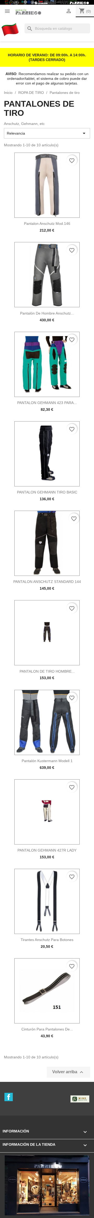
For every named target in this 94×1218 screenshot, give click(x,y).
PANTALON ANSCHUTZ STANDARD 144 (47, 582)
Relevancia (47, 133)
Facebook (8, 1097)
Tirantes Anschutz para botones (47, 940)
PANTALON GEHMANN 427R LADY (47, 850)
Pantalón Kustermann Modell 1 (47, 761)
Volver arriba (68, 1072)
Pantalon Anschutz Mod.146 (47, 223)
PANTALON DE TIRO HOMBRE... (47, 671)
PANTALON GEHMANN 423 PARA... (47, 403)
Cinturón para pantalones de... (47, 1029)
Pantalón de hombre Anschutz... (47, 313)
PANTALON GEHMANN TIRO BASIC (47, 492)
